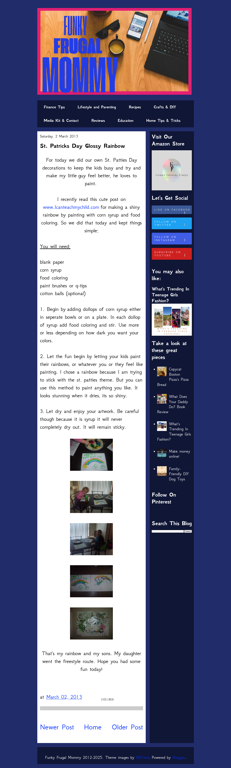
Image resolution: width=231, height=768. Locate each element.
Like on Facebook (172, 209)
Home (93, 727)
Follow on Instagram (165, 239)
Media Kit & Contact (61, 120)
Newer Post (57, 727)
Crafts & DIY (165, 107)
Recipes (135, 107)
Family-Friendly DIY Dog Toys (179, 473)
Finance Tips (54, 107)
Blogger (178, 757)
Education (125, 120)
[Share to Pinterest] (112, 699)
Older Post (127, 727)
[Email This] (102, 699)
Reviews (98, 120)
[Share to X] (107, 699)
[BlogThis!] (105, 699)
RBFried (142, 757)
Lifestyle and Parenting (97, 107)
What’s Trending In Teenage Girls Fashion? (170, 295)
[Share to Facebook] (110, 699)
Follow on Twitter (165, 223)
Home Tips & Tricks (163, 120)
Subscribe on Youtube (167, 254)
